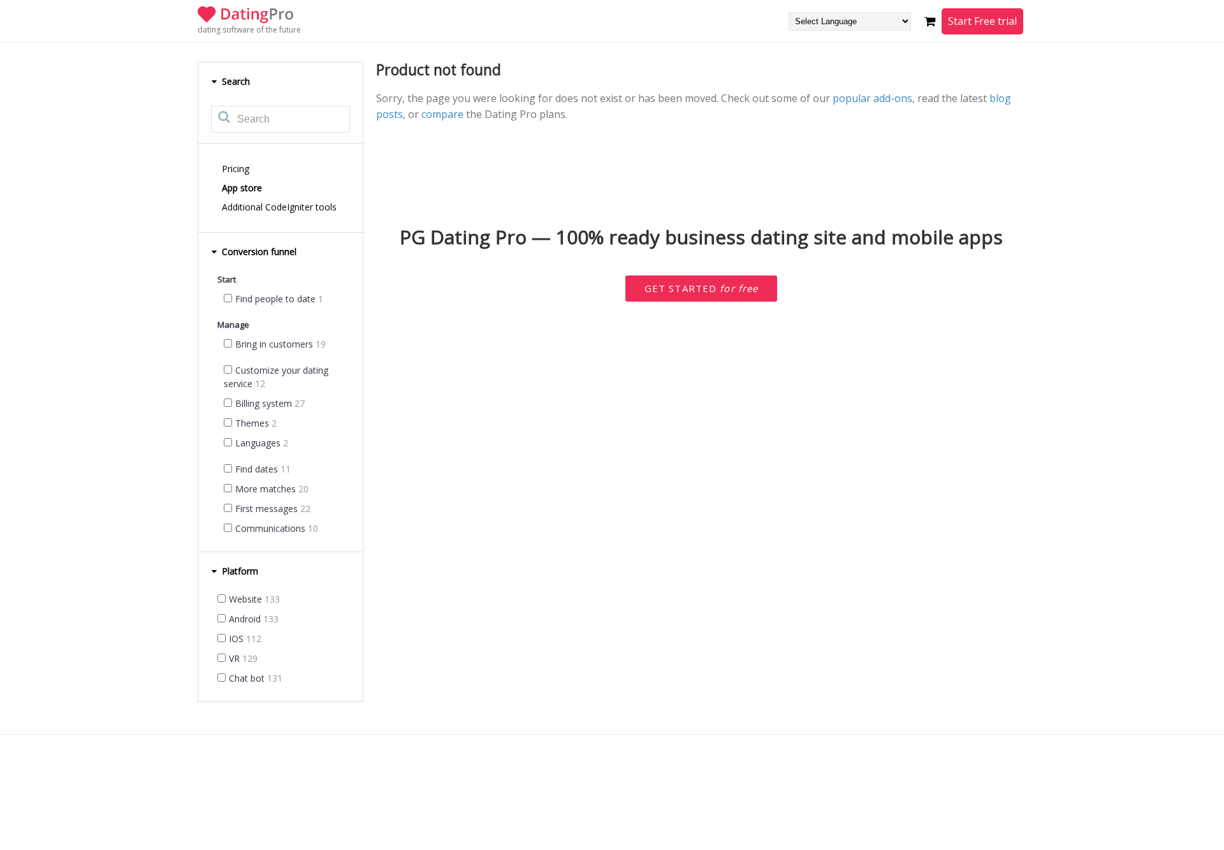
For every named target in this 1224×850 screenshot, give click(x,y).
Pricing (235, 169)
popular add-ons (872, 98)
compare (442, 114)
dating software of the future (249, 29)
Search (234, 81)
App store (242, 188)
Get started (702, 288)
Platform (238, 571)
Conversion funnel (257, 251)
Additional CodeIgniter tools (279, 207)
